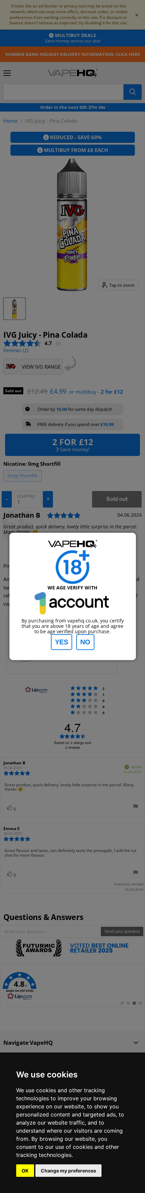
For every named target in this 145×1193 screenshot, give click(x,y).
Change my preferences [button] (68, 1170)
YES (61, 642)
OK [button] (25, 1170)
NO (85, 642)
